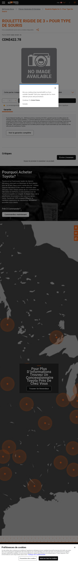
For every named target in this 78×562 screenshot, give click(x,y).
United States (35, 100)
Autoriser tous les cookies (48, 558)
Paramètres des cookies (28, 558)
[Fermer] (75, 547)
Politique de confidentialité (36, 554)
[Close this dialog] (53, 88)
